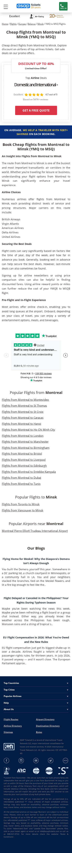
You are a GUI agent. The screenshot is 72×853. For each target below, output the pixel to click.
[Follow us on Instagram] (21, 760)
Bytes (39, 732)
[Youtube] (36, 760)
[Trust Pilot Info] (56, 16)
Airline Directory (13, 725)
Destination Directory (48, 725)
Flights (13, 23)
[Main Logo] (29, 6)
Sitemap (8, 732)
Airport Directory (45, 719)
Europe (22, 23)
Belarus (32, 23)
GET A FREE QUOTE (36, 110)
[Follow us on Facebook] (6, 760)
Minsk (40, 23)
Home (5, 23)
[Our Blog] (65, 760)
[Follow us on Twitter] (51, 760)
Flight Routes (11, 719)
